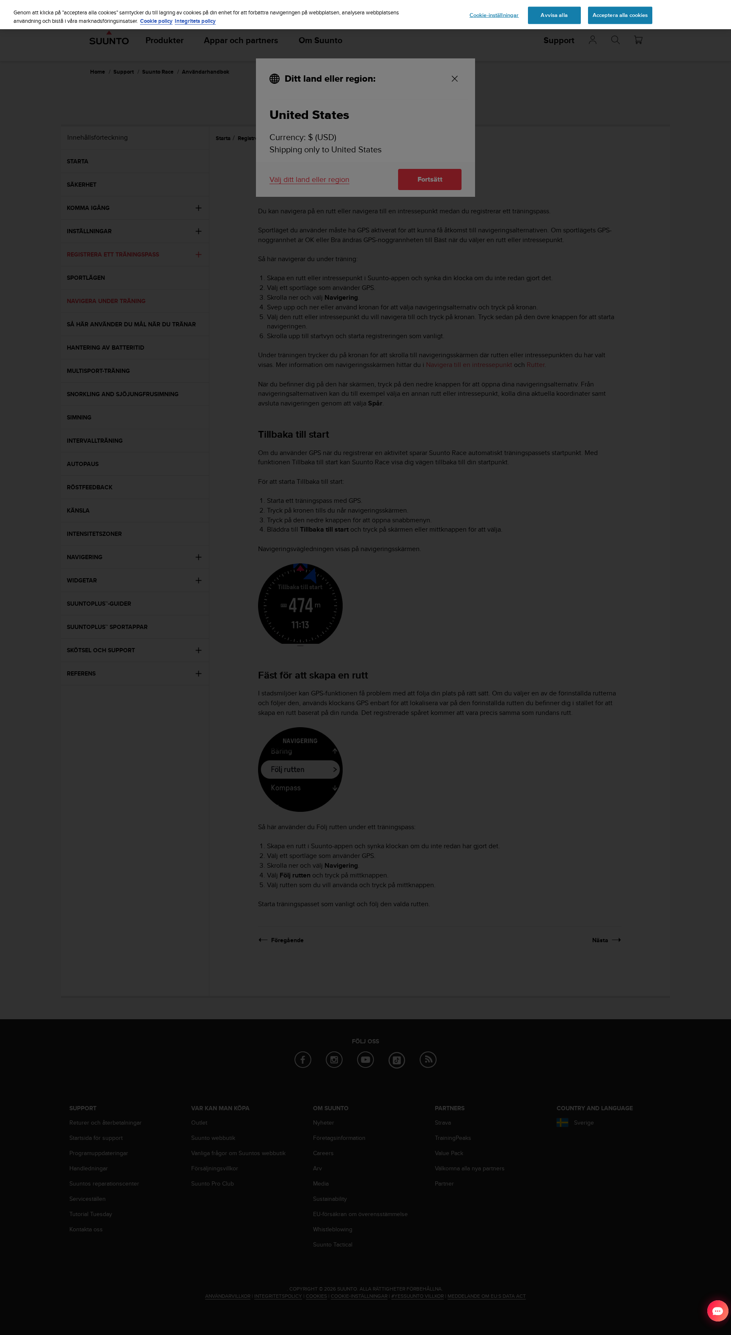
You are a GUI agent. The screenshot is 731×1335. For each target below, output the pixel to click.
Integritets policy (195, 21)
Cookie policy (156, 21)
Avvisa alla (554, 14)
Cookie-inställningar (494, 14)
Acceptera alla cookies (620, 14)
